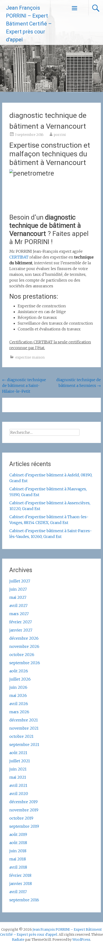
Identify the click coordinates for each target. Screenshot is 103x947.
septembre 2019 (24, 826)
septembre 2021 (24, 744)
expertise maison (30, 357)
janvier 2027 (20, 630)
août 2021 (18, 752)
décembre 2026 (24, 638)
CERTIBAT (19, 257)
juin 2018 (17, 850)
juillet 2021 (19, 760)
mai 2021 (17, 777)
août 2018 (18, 842)
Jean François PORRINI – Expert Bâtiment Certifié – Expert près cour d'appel (29, 24)
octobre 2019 (21, 818)
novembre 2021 (24, 728)
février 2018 (20, 875)
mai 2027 (17, 597)
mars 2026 (19, 711)
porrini (60, 135)
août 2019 (18, 834)
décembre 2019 (23, 801)
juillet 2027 (19, 581)
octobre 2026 (21, 654)
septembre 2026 (24, 662)
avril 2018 (18, 867)
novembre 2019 (23, 810)
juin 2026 (18, 687)
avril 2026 (18, 703)
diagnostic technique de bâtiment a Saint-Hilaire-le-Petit (24, 385)
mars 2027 (19, 613)
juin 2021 (18, 769)
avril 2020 (18, 793)
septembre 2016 (24, 899)
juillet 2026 (20, 679)
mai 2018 (17, 859)
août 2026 (18, 671)
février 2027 (20, 621)
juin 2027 (18, 589)
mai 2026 (18, 695)
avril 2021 (18, 785)
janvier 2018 (20, 883)
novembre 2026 (24, 646)
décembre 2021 (23, 720)
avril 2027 (18, 605)
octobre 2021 (21, 736)
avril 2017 (18, 891)
